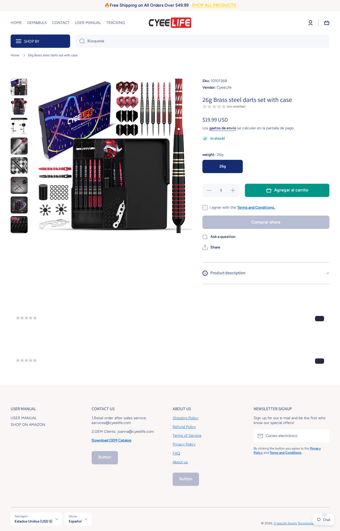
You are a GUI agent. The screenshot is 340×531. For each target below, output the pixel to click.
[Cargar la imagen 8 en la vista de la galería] (19, 224)
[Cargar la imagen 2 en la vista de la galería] (19, 106)
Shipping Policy (185, 418)
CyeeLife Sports (285, 523)
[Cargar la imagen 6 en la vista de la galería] (19, 185)
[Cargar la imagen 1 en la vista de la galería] (19, 87)
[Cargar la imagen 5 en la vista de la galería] (19, 165)
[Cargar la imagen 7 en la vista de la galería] (19, 204)
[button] (326, 22)
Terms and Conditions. (256, 207)
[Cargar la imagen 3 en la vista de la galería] (19, 126)
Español (75, 521)
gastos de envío (222, 128)
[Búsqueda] (80, 41)
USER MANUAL (24, 418)
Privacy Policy (184, 444)
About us (180, 462)
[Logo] (170, 23)
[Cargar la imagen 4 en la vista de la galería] (19, 146)
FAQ (176, 453)
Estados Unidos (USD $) (33, 521)
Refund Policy (184, 427)
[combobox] (202, 41)
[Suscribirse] (322, 436)
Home (15, 55)
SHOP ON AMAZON (28, 424)
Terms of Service (187, 435)
